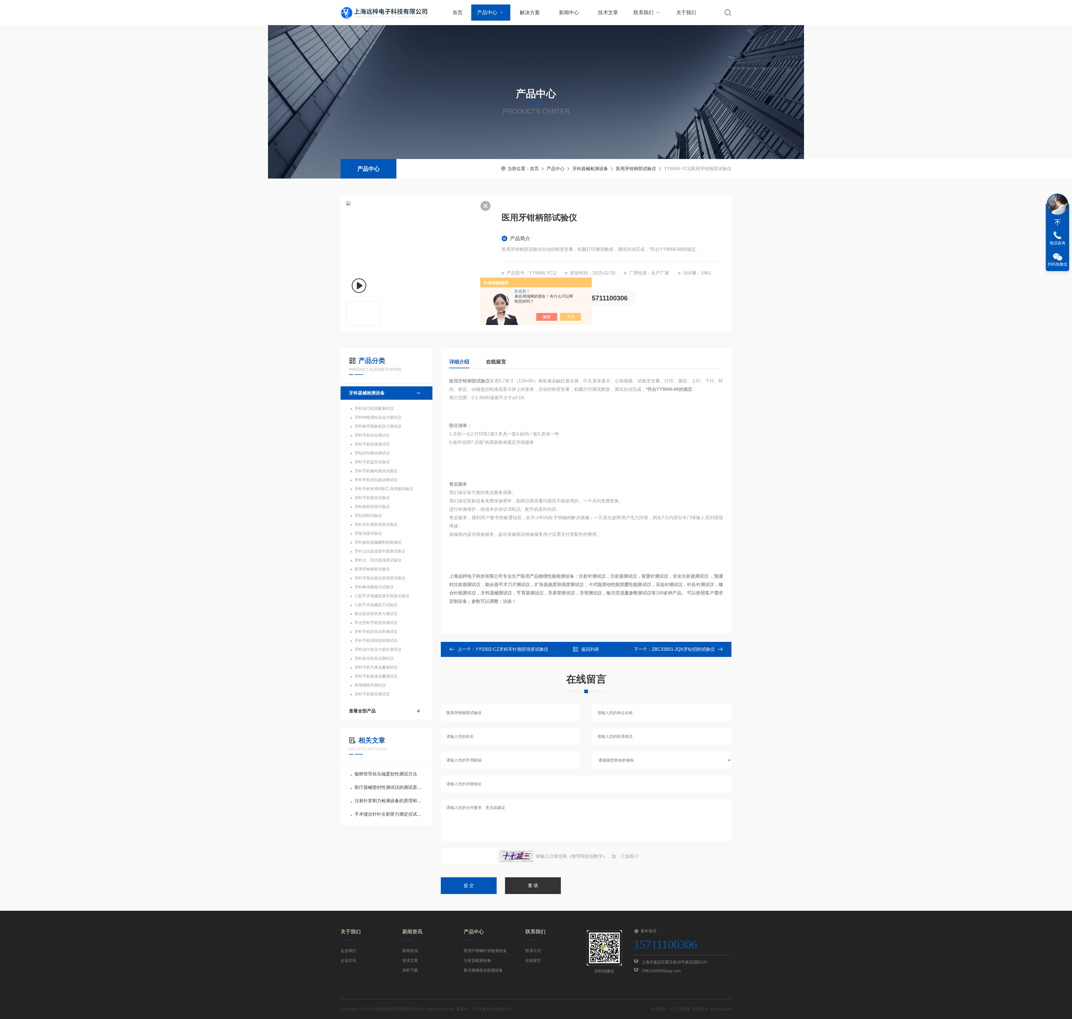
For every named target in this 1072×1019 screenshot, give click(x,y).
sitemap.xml (720, 1009)
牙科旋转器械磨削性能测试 (378, 542)
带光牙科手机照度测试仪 (376, 622)
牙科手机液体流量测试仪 (376, 676)
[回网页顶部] (1057, 222)
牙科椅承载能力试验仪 (374, 587)
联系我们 (643, 12)
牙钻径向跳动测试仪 (372, 453)
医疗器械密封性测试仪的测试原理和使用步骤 (389, 787)
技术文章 (608, 12)
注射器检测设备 (477, 960)
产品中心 (487, 12)
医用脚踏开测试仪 (370, 685)
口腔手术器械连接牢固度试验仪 (382, 596)
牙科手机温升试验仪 (372, 462)
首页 (458, 12)
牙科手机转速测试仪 (372, 444)
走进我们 (348, 950)
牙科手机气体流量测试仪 (376, 667)
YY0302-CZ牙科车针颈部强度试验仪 (511, 649)
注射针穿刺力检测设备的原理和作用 (389, 800)
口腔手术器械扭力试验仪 (376, 605)
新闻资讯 (410, 950)
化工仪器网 (680, 1009)
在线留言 (496, 362)
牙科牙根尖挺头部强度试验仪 (380, 578)
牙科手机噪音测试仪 (372, 694)
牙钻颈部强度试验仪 (372, 506)
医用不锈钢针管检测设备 (485, 950)
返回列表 (590, 649)
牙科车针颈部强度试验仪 (376, 524)
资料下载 (410, 970)
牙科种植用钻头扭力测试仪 (378, 417)
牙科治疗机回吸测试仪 (374, 408)
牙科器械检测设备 (590, 168)
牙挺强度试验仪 (368, 533)
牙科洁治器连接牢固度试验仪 (380, 551)
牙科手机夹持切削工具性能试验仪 (384, 488)
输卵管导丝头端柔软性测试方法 (386, 774)
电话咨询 (1057, 243)
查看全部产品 (362, 711)
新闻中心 (569, 12)
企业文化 (348, 960)
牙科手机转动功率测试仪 (376, 631)
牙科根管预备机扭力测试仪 (378, 426)
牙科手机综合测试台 (372, 435)
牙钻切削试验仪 (368, 515)
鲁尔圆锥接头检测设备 (483, 970)
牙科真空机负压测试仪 (374, 658)
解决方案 (530, 12)
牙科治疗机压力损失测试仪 (378, 649)
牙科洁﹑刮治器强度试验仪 (378, 560)
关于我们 (686, 12)
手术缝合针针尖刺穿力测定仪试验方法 (389, 814)
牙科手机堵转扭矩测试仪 (376, 640)
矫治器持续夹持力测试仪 (376, 613)
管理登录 (700, 1009)
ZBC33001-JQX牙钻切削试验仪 (683, 649)
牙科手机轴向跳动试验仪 (376, 471)
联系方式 (533, 950)
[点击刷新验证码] (516, 856)
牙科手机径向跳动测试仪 (376, 480)
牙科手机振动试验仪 (372, 497)
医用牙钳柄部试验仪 (636, 168)
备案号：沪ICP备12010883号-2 (484, 1009)
